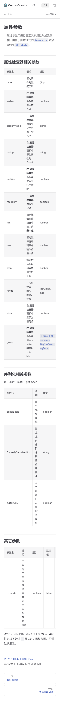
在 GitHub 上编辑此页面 (20, 659)
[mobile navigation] (55, 5)
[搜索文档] (34, 5)
